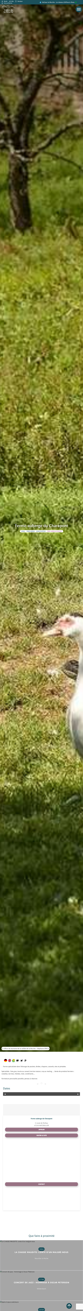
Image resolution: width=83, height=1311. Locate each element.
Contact (41, 1184)
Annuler (51, 1167)
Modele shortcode (41, 531)
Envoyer (63, 1167)
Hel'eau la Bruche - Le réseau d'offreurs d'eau (58, 2)
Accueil (23, 531)
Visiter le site (41, 1135)
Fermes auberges (31, 531)
